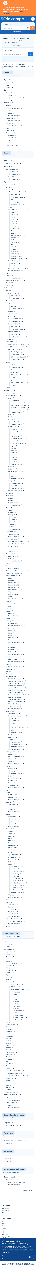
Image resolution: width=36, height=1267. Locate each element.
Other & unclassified (16, 98)
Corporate (5, 1210)
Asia (5, 80)
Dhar (12, 221)
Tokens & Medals (10, 1095)
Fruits (10, 776)
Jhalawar (13, 237)
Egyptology (11, 647)
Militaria (8, 671)
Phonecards (22, 66)
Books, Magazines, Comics (10, 66)
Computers (11, 807)
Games (8, 611)
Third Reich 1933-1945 (14, 319)
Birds (9, 398)
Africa (6, 161)
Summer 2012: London (14, 699)
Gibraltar (8, 339)
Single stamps (12, 816)
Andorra (8, 290)
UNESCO (13, 721)
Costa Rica (9, 970)
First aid (10, 635)
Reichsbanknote (15, 992)
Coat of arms (10, 546)
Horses (13, 455)
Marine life (11, 466)
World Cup (14, 869)
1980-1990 (14, 326)
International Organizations (16, 716)
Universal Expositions (12, 918)
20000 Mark (16, 1006)
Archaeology (9, 493)
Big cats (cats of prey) (18, 438)
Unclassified (11, 616)
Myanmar (9, 1054)
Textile (8, 900)
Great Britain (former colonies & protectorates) (17, 347)
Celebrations (9, 531)
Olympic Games (13, 143)
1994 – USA (16, 878)
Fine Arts (8, 123)
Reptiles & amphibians (14, 471)
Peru (7, 1061)
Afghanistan (9, 952)
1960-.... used (14, 313)
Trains (10, 909)
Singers (10, 592)
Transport (9, 902)
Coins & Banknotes (19, 64)
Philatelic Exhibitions (14, 756)
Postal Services (10, 130)
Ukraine (8, 1068)
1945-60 (10, 364)
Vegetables (11, 785)
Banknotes (8, 949)
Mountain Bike (12, 857)
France (8, 301)
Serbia (8, 387)
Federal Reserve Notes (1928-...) (18, 1075)
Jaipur (12, 233)
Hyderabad (14, 228)
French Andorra (12, 293)
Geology (8, 620)
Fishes (10, 414)
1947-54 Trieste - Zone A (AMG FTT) (18, 382)
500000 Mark (16, 1008)
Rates (3, 1213)
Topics (6, 103)
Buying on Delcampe (8, 1237)
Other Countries (10, 1102)
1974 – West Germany (19, 871)
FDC (12, 199)
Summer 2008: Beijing (14, 697)
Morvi (12, 244)
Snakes (13, 474)
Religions (8, 792)
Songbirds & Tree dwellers (18, 407)
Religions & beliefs (11, 133)
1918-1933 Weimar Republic (16, 989)
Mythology (11, 649)
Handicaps (11, 637)
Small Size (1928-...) (14, 1073)
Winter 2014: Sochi (13, 706)
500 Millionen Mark (18, 1020)
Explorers (11, 580)
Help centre (5, 1234)
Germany (9, 316)
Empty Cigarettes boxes (15, 1182)
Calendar (4, 1224)
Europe (6, 90)
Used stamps (14, 174)
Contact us (5, 1215)
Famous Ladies (12, 582)
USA (7, 1097)
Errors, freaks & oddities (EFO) (17, 268)
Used (14, 377)
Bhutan (8, 187)
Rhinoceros (14, 459)
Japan (8, 275)
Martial (10, 852)
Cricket (10, 840)
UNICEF (13, 723)
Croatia (8, 972)
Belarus (8, 956)
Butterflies (13, 422)
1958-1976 (11, 177)
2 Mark (15, 997)
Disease (10, 630)
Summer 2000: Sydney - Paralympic (17, 695)
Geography (9, 618)
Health (8, 128)
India (7, 85)
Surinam (8, 1063)
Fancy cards (9, 118)
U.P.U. (10, 761)
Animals (8, 105)
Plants (8, 766)
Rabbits (13, 457)
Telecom (10, 809)
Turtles (12, 476)
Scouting (10, 739)
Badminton (11, 836)
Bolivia (8, 961)
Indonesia (9, 1031)
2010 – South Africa (18, 887)
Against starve (12, 713)
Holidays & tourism (11, 657)
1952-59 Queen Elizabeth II (18, 357)
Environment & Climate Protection (16, 571)
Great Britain (9, 341)
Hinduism (11, 797)
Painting (10, 514)
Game (12, 450)
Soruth (12, 251)
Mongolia (8, 1050)
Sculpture (11, 524)
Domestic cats (17, 441)
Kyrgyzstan (9, 1038)
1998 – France (17, 880)
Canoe (10, 838)
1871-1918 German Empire (16, 984)
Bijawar (13, 217)
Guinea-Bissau (10, 1024)
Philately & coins (11, 751)
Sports (8, 140)
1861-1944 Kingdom (14, 372)
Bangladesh (9, 185)
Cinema (10, 510)
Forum (4, 1226)
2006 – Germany (17, 885)
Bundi (12, 219)
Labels (6, 1159)
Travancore (14, 253)
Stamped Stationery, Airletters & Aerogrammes (17, 344)
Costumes (11, 556)
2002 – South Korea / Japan (19, 883)
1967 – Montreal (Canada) (15, 921)
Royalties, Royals (13, 589)
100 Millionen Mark (18, 1017)
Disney (8, 563)
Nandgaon (13, 249)
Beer (7, 1161)
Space (8, 814)
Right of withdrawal (29, 1264)
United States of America (13, 1070)
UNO (12, 725)
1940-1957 (11, 171)
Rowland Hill (11, 587)
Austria (8, 93)
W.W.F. (10, 481)
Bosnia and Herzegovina (13, 963)
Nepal (8, 87)
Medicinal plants (13, 778)
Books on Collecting (12, 1125)
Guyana (8, 1027)
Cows (12, 431)
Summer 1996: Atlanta (14, 692)
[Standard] (21, 40)
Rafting (10, 862)
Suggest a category (28, 1190)
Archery (10, 831)
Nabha (12, 247)
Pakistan (8, 285)
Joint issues (9, 669)
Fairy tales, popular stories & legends (17, 541)
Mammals (11, 426)
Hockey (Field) (12, 847)
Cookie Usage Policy (17, 1264)
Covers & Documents (19, 197)
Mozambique (10, 1052)
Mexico (8, 1045)
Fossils (10, 417)
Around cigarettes (11, 1179)
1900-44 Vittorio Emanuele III (18, 375)
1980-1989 (14, 194)
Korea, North (9, 1036)
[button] (28, 28)
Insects (10, 419)
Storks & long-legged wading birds (18, 410)
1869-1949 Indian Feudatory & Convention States (17, 210)
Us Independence (13, 652)
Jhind (12, 240)
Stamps (11, 64)
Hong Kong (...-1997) (14, 349)
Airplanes (11, 904)
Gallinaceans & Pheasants (18, 405)
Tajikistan (8, 1066)
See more (5, 1252)
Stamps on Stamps (13, 759)
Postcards (4, 64)
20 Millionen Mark (18, 1013)
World (6, 101)
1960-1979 (14, 296)
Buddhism (11, 135)
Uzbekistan (9, 1078)
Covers (13, 265)
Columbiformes (15, 400)
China (8, 83)
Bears (12, 434)
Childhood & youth (11, 539)
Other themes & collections (10, 68)
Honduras (9, 1029)
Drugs (10, 633)
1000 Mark (14, 987)
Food (7, 608)
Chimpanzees (15, 429)
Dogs (12, 446)
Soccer (10, 864)
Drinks (8, 566)
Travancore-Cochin (16, 256)
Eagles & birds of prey (17, 403)
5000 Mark (16, 1003)
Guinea (8, 1022)
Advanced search (18, 31)
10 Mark (15, 999)
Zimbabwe (9, 1089)
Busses (10, 907)
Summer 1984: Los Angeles (16, 688)
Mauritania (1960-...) (12, 163)
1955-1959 (14, 334)
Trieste (10, 380)
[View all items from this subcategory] (12, 83)
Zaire (7, 1085)
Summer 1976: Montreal (15, 685)
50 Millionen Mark (18, 1015)
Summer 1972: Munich (14, 683)
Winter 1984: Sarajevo (14, 704)
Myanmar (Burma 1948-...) (13, 280)
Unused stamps (17, 308)
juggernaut (7, 38)
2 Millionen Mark (17, 1010)
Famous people (10, 575)
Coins (10, 754)
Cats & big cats (15, 436)
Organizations (10, 711)
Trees (10, 783)
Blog (3, 1221)
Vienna (10, 95)
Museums (11, 512)
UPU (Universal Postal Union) (18, 727)
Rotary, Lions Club (13, 737)
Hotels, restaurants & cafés (16, 659)
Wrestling (11, 895)
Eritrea (8, 977)
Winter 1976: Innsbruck (15, 701)
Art (7, 507)
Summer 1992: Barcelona (15, 690)
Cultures (8, 554)
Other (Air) (11, 911)
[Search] (32, 28)
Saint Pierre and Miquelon (13, 169)
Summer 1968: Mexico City (16, 681)
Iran (7, 273)
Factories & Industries (12, 573)
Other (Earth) (12, 914)
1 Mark (15, 994)
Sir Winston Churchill (14, 594)
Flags (7, 601)
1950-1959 (14, 306)
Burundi (8, 965)
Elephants (13, 448)
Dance (10, 558)
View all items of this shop (17, 59)
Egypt (8, 975)
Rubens (13, 519)
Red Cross (11, 735)
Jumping (10, 850)
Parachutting (12, 859)
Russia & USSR (15, 824)
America (7, 166)
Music (8, 674)
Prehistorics (11, 469)
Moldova (8, 1047)
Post (7, 790)
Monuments (11, 502)
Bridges (10, 498)
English (7, 1123)
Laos (7, 1040)
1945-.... (10, 303)
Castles (10, 500)
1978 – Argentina (17, 874)
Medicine (11, 640)
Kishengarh (14, 242)
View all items (15, 75)
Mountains (11, 623)
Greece (8, 362)
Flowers (10, 768)
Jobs (7, 664)
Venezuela (9, 1080)
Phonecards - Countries (13, 1141)
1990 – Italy (16, 876)
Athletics (10, 833)
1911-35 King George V (17, 352)
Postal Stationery (13, 261)
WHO (12, 730)
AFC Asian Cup (15, 866)
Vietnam (8, 1083)
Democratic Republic (14, 324)
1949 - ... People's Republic (16, 192)
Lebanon (8, 1043)
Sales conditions (17, 45)
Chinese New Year (13, 534)
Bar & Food (31, 66)
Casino (10, 1105)
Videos (4, 1228)
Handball (10, 843)
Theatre (10, 526)
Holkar (12, 226)
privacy (9, 1264)
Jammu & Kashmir (16, 235)
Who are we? (5, 1208)
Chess (10, 613)
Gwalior (13, 224)
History (8, 645)
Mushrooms (11, 780)
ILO (12, 718)
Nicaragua (9, 1059)
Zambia (8, 1087)
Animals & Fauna (11, 395)
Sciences (9, 802)
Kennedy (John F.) (13, 585)
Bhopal (13, 214)
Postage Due (12, 311)
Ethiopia (8, 979)
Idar (12, 231)
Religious (13, 517)
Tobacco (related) (10, 1177)
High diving (11, 845)
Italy (7, 370)
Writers (10, 596)
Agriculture (9, 393)
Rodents (13, 462)
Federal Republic (13, 331)
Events (8, 110)
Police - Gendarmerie (14, 666)
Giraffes (13, 452)
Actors (10, 578)
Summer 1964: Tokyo (14, 678)
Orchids (13, 771)
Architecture (9, 495)
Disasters (11, 113)
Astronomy (11, 804)
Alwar (12, 212)
